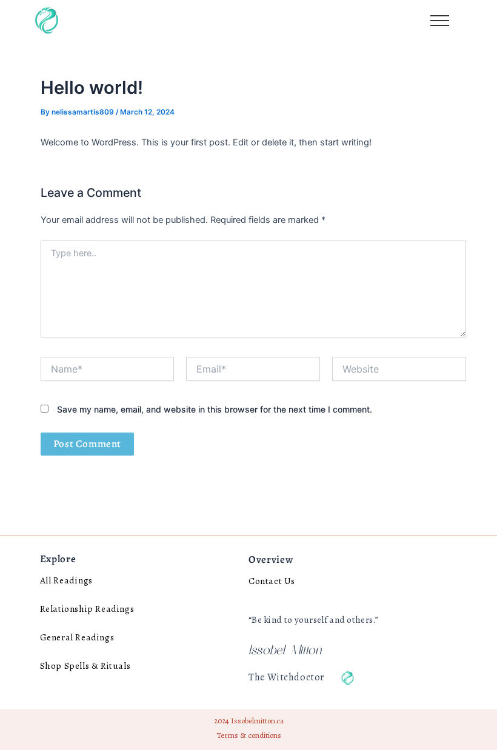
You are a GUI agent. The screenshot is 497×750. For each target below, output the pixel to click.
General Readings (77, 637)
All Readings (66, 580)
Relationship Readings (87, 608)
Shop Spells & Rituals (85, 665)
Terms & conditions (248, 735)
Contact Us (271, 580)
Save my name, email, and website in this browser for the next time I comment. (214, 409)
